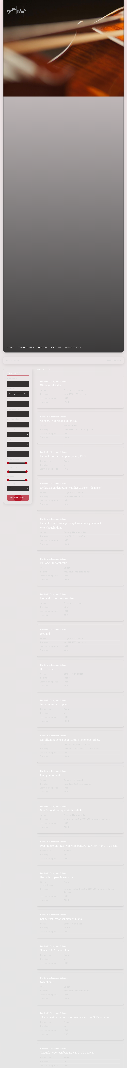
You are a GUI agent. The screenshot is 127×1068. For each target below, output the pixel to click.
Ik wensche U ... (50, 669)
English (110, 360)
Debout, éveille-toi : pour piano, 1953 (63, 456)
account (55, 348)
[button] (21, 498)
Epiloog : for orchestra (53, 562)
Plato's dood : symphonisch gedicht (61, 810)
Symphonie (47, 981)
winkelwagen (73, 348)
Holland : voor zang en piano (57, 598)
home (10, 348)
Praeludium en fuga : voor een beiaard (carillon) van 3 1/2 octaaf (79, 845)
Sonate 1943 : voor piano (55, 950)
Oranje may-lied (50, 775)
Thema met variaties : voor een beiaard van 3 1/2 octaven (75, 1017)
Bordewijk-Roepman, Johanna (53, 381)
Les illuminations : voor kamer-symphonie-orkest (70, 739)
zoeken (42, 348)
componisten (25, 348)
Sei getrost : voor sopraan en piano (61, 918)
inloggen (117, 360)
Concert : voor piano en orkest (58, 420)
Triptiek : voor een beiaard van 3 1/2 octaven (67, 1052)
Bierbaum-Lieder (50, 385)
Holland (45, 633)
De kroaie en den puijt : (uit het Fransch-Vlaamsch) (71, 487)
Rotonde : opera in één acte (56, 877)
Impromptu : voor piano (54, 704)
